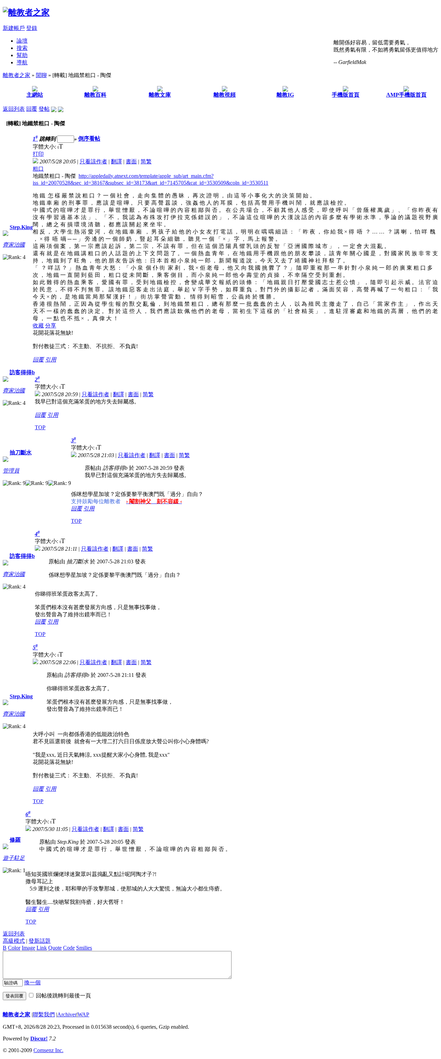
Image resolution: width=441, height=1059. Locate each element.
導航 (22, 62)
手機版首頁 (345, 95)
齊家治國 (14, 245)
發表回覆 (14, 995)
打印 (38, 154)
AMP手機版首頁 (406, 95)
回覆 (31, 109)
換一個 (32, 982)
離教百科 (95, 95)
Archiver (66, 1014)
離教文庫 (160, 95)
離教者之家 (16, 75)
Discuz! (39, 1038)
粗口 (38, 169)
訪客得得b (22, 372)
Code (69, 948)
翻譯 (116, 161)
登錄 (31, 28)
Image (28, 948)
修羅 (15, 840)
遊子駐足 (14, 858)
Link (42, 948)
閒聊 (41, 75)
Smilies (84, 948)
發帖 (44, 109)
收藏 (38, 325)
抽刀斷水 (21, 452)
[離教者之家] (26, 12)
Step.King (21, 227)
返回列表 (14, 109)
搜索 (22, 48)
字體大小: (45, 147)
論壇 (22, 41)
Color (14, 948)
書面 (131, 161)
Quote (55, 948)
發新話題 (40, 941)
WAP (83, 1014)
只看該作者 (93, 161)
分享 (50, 325)
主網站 (35, 95)
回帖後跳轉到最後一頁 (63, 995)
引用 (50, 360)
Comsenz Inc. (48, 1050)
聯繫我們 (44, 1014)
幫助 (22, 55)
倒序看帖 (89, 139)
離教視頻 (225, 95)
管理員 (11, 471)
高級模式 (14, 941)
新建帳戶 (14, 28)
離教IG (285, 95)
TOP (40, 427)
